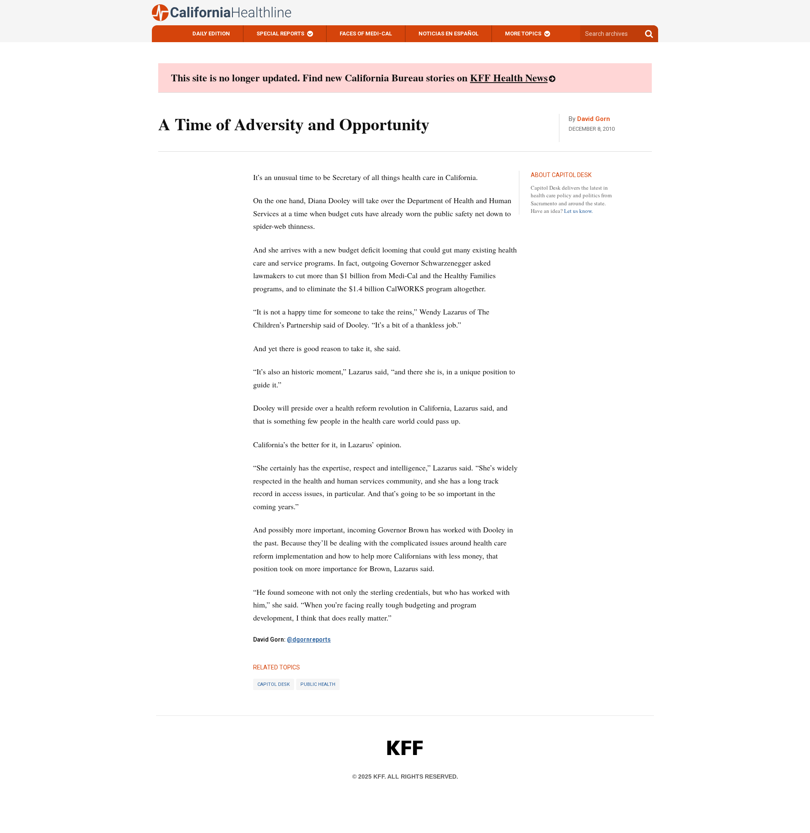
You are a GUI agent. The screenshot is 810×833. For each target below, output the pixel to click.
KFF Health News (509, 77)
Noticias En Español (448, 33)
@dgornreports (309, 639)
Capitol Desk (273, 684)
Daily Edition (211, 33)
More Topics (523, 33)
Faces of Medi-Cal (366, 33)
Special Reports (280, 33)
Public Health (317, 684)
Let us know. (578, 211)
